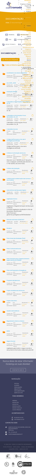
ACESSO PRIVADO (16, 410)
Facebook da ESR (18, 417)
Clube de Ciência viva (28, 30)
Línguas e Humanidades (27, 50)
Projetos (28, 9)
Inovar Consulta (26, 89)
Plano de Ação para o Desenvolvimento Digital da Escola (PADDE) (18, 259)
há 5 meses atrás (24, 143)
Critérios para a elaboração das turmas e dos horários (19, 179)
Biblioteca (17, 389)
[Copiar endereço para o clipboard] (32, 72)
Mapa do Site (27, 102)
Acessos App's (26, 87)
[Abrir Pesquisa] (30, 5)
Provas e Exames (26, 84)
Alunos (29, 58)
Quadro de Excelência (13, 311)
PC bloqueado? (27, 74)
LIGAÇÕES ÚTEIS (13, 449)
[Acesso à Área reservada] (33, 5)
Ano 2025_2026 (11, 83)
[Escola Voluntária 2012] (27, 456)
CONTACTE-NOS (17, 370)
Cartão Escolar (26, 64)
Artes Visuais (27, 53)
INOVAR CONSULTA (17, 408)
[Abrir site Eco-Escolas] (8, 456)
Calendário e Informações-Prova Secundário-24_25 (16, 116)
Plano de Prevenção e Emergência (16, 270)
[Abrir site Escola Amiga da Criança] (13, 464)
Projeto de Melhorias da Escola (15, 290)
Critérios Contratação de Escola (16, 153)
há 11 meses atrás (26, 183)
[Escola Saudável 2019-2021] (17, 456)
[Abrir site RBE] (6, 464)
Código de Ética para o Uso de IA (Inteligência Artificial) (16, 140)
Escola (16, 383)
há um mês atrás (24, 222)
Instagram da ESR (19, 419)
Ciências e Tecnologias (27, 43)
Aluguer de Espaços (27, 55)
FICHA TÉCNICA (7, 447)
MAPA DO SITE (24, 449)
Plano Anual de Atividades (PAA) (16, 238)
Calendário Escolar (12, 129)
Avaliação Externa (12, 91)
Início (29, 69)
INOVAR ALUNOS (16, 406)
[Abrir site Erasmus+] (13, 472)
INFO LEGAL (16, 447)
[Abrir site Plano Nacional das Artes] (23, 472)
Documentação (26, 100)
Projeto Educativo (12, 300)
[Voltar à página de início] (14, 5)
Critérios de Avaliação (27, 81)
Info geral (28, 71)
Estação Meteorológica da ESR (30, 20)
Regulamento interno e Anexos (15, 321)
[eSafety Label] (24, 464)
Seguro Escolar (11, 341)
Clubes (29, 24)
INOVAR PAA (15, 404)
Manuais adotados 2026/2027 (15, 219)
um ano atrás (24, 77)
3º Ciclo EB (28, 40)
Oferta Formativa (25, 35)
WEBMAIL (11, 34)
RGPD (8, 331)
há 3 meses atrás (24, 85)
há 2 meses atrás (26, 132)
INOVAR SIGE (15, 402)
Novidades (28, 62)
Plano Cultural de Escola (14, 248)
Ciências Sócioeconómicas (28, 46)
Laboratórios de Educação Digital (16, 190)
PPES (29, 2)
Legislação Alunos (12, 199)
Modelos (9, 228)
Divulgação (27, 91)
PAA (10, 39)
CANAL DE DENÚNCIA (27, 447)
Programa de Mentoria (13, 280)
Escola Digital (27, 65)
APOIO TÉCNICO (10, 44)
